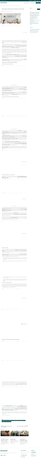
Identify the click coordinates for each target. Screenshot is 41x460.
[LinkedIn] (2, 455)
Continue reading (3, 444)
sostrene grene (23, 420)
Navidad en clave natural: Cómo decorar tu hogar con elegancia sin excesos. (5, 440)
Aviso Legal (32, 454)
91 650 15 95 (31, 0)
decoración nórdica (12, 420)
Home (1, 5)
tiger (2, 420)
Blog (37, 0)
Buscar (31, 8)
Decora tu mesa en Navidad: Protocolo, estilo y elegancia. (35, 21)
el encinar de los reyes (6, 420)
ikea (17, 420)
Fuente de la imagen (23, 161)
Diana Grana (17, 405)
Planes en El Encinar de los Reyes (34, 31)
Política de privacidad (33, 455)
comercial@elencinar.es (24, 455)
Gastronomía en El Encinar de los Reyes (35, 29)
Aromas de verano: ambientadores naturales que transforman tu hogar (23, 440)
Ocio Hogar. (15, 410)
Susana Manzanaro (13, 406)
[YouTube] (4, 455)
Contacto (38, 2)
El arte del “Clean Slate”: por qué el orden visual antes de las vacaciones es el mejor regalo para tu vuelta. (35, 15)
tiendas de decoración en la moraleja (6, 421)
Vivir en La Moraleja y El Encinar (6, 5)
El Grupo (34, 0)
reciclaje (20, 420)
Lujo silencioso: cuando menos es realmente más (34, 19)
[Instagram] (3, 455)
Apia (22, 409)
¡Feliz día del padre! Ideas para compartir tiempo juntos (34, 17)
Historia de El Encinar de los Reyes (34, 30)
